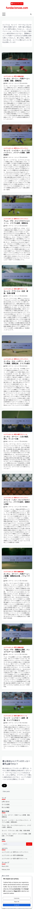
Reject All (16, 901)
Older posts (6, 791)
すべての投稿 (5, 804)
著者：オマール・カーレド (12, 83)
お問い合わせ (5, 801)
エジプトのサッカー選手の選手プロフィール (15, 289)
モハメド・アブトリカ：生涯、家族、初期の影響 (16, 292)
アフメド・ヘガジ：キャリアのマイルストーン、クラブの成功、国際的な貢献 (17, 502)
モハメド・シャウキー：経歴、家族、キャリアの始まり (16, 719)
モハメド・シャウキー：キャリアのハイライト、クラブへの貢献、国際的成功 (17, 152)
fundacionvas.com (17, 8)
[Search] (30, 14)
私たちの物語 (5, 807)
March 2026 (5, 866)
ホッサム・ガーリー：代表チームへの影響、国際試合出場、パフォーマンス (17, 576)
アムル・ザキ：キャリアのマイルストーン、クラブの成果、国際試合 (17, 222)
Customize (16, 898)
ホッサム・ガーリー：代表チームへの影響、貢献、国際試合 (17, 79)
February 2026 (6, 869)
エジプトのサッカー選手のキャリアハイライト (16, 148)
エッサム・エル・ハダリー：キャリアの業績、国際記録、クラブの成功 (17, 362)
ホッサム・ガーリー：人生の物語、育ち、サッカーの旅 (17, 437)
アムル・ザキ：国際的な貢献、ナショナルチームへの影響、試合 (17, 650)
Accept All (16, 905)
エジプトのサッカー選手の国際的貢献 (14, 76)
